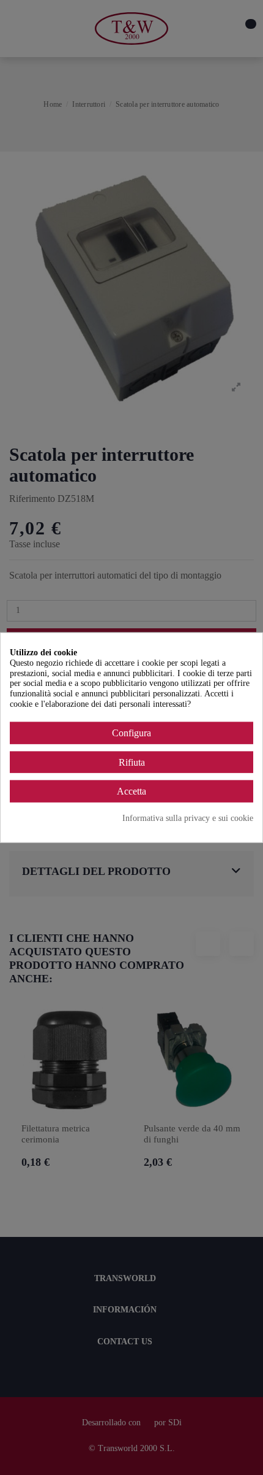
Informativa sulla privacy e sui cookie (187, 818)
